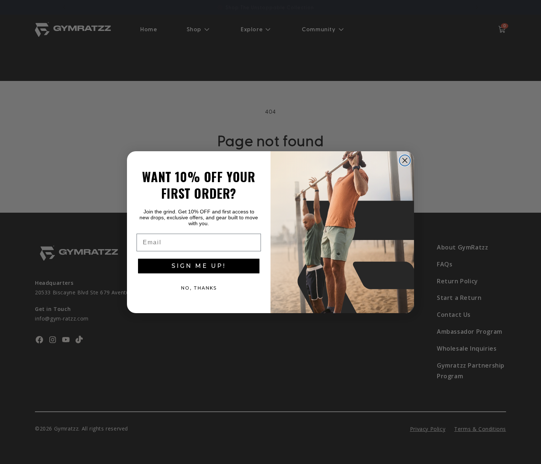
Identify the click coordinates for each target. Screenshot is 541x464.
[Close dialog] (404, 160)
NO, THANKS (199, 288)
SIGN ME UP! (199, 265)
